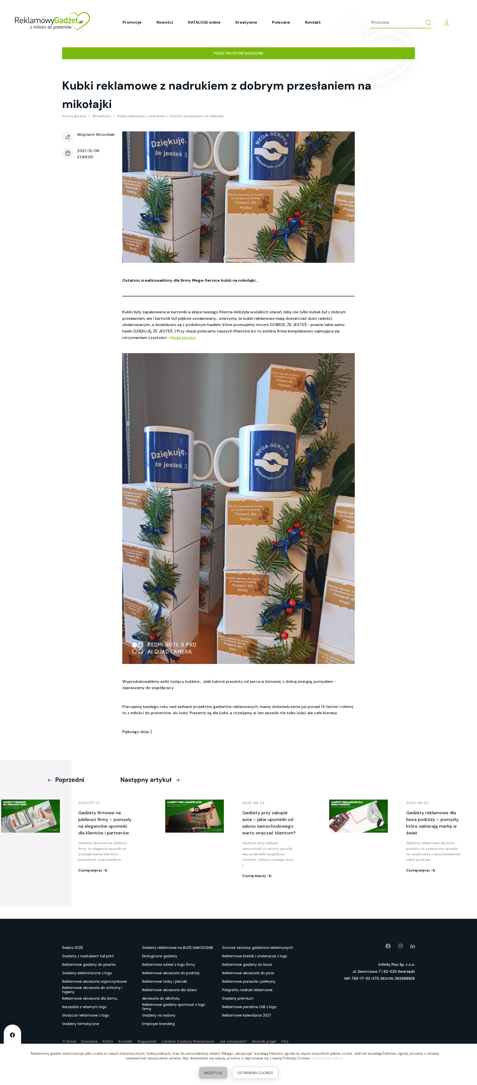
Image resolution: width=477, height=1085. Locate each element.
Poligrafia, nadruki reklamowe (247, 989)
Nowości (165, 22)
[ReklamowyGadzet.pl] (52, 22)
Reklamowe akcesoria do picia (248, 973)
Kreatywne (246, 22)
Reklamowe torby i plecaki (164, 981)
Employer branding (158, 1023)
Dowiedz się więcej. (327, 1058)
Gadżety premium (238, 998)
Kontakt (313, 22)
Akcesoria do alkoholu (161, 998)
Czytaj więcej (90, 870)
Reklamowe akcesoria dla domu (89, 998)
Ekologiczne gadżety (159, 956)
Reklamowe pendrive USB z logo (249, 1006)
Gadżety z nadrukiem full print (88, 956)
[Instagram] (397, 946)
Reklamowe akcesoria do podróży (171, 973)
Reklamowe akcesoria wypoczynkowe (94, 981)
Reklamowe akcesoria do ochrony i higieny (92, 990)
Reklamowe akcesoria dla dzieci (169, 989)
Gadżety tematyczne (80, 1023)
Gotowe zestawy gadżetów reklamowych (257, 947)
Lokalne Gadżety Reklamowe (188, 1041)
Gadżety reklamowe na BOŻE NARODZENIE (177, 947)
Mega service (183, 337)
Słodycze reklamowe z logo (85, 1015)
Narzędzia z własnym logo (84, 1006)
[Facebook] (384, 946)
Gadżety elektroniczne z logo (87, 973)
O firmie (69, 1041)
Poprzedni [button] (69, 780)
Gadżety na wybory (158, 1015)
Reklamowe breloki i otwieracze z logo (254, 956)
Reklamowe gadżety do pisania (89, 964)
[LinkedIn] (409, 946)
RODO (108, 1041)
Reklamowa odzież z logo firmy (168, 964)
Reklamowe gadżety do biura (247, 964)
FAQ (284, 1041)
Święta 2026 (72, 947)
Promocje (132, 22)
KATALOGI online (204, 22)
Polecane (281, 22)
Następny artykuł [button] (145, 780)
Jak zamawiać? (233, 1041)
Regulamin (147, 1041)
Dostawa (89, 1041)
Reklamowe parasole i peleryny (249, 981)
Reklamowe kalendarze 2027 (246, 1015)
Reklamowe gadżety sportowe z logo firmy (173, 1007)
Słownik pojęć (264, 1041)
